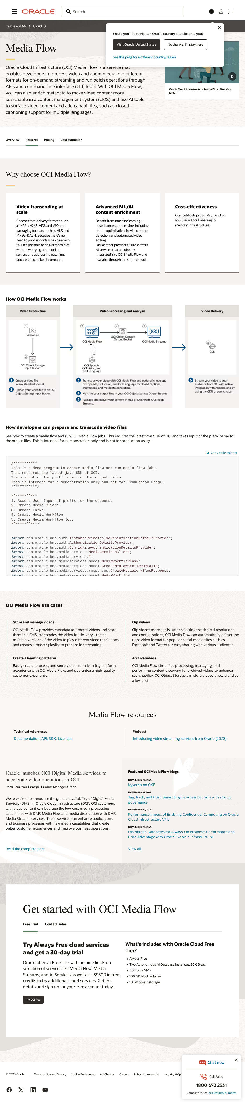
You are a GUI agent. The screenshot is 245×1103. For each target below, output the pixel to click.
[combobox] (122, 11)
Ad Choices (107, 1074)
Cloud (37, 26)
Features (32, 140)
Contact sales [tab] (56, 924)
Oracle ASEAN (16, 26)
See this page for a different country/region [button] (144, 57)
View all (134, 848)
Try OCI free (33, 999)
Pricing (49, 140)
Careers (124, 1074)
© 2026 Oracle (15, 1074)
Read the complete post (25, 848)
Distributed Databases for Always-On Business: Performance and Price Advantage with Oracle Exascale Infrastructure (181, 834)
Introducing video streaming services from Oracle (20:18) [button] (180, 738)
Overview (12, 140)
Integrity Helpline (174, 1074)
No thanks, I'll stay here (185, 44)
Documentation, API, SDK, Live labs (43, 738)
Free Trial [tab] (30, 924)
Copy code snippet (224, 453)
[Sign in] (221, 11)
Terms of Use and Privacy (50, 1074)
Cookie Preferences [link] (83, 1074)
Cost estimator (71, 140)
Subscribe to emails (146, 1074)
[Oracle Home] (38, 11)
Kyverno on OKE (141, 784)
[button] (14, 11)
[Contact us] (231, 11)
